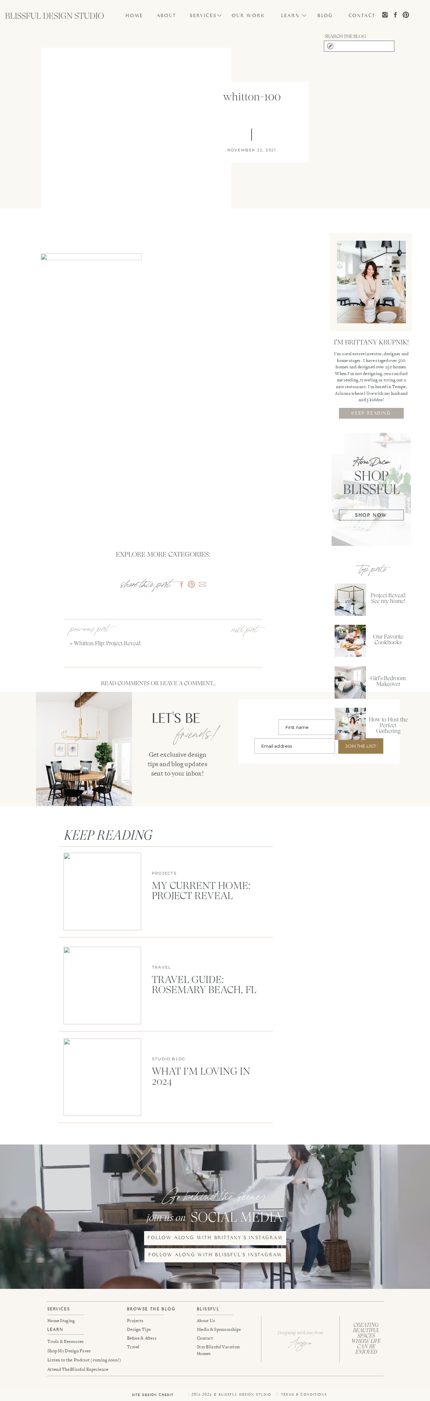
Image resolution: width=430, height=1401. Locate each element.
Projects (164, 873)
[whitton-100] (136, 149)
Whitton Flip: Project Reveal (107, 643)
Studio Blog (168, 1059)
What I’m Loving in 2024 (201, 1076)
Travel (161, 967)
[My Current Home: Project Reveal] (102, 891)
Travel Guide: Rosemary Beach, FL (204, 984)
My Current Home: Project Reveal (201, 890)
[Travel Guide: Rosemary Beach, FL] (102, 985)
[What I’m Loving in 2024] (102, 1077)
